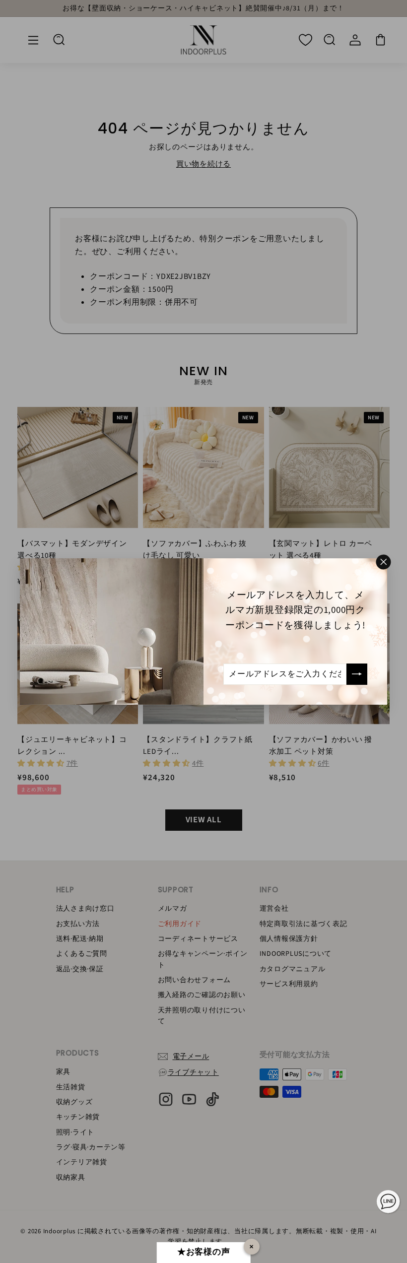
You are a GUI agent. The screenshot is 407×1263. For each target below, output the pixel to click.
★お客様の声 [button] (203, 1252)
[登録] (356, 674)
